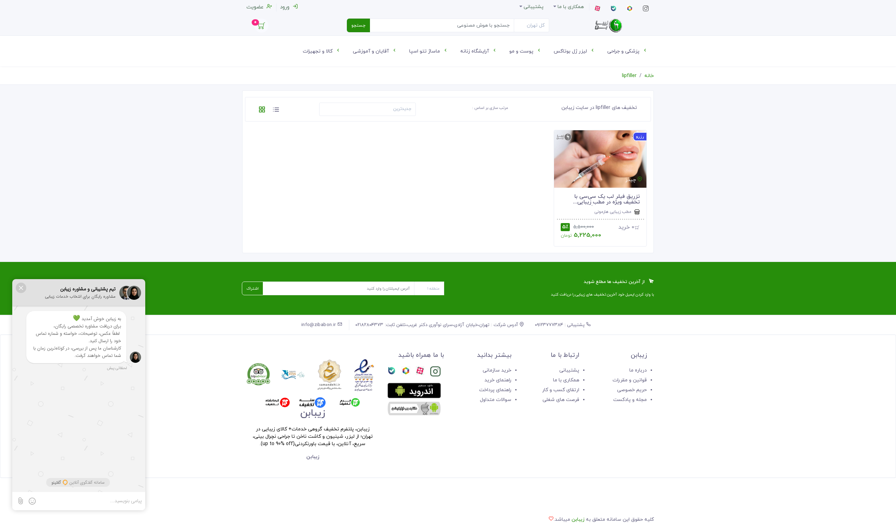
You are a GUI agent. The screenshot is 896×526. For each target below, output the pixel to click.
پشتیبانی (569, 370)
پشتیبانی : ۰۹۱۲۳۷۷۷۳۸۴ (560, 325)
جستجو (358, 25)
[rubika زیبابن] (406, 373)
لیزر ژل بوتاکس (571, 51)
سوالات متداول (495, 399)
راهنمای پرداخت (495, 390)
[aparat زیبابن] (420, 373)
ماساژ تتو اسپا (425, 51)
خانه (649, 75)
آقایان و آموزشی (371, 51)
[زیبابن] (608, 26)
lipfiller (629, 75)
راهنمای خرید (497, 380)
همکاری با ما (566, 380)
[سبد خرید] (261, 27)
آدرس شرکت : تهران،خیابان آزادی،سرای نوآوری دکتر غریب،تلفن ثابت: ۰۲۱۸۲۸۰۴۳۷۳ (437, 325)
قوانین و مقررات (629, 380)
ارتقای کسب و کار (560, 390)
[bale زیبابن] (392, 373)
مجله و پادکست (630, 399)
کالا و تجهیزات (318, 51)
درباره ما (638, 370)
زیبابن (578, 519)
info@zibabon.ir (319, 325)
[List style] (276, 110)
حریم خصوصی (632, 390)
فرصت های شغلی (560, 399)
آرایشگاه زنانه (475, 51)
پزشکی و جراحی (624, 51)
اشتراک (252, 288)
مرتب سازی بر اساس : (490, 108)
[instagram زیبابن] (435, 373)
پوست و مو (522, 51)
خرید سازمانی (497, 370)
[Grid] (262, 110)
